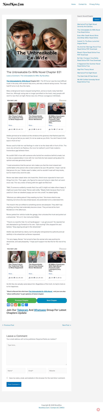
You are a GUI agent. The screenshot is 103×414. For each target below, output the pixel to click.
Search (96, 19)
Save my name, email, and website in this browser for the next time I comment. (37, 378)
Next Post (66, 325)
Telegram (22, 310)
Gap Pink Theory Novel (85, 69)
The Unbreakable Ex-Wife (30, 76)
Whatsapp (40, 310)
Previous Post (8, 325)
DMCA (62, 408)
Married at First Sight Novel (87, 73)
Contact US (54, 408)
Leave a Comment (13, 76)
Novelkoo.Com (44, 408)
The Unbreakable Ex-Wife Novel (18, 81)
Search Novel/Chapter (85, 16)
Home (73, 4)
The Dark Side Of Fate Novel (87, 76)
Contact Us (83, 4)
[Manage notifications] (98, 409)
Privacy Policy (94, 4)
